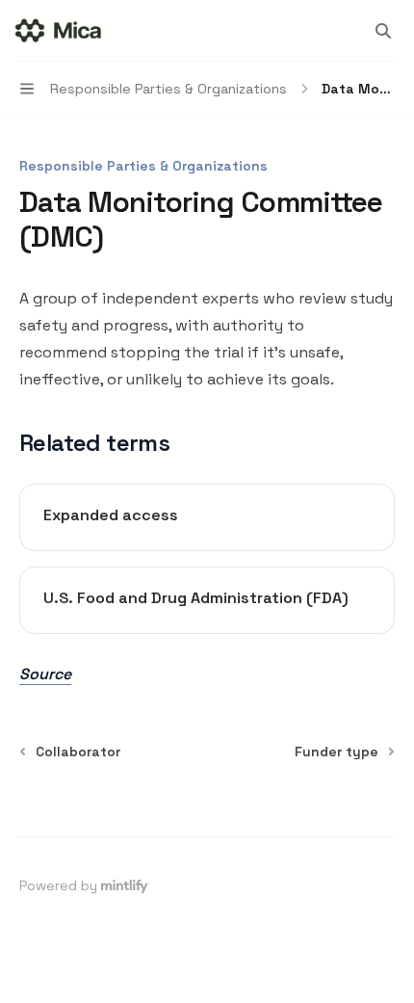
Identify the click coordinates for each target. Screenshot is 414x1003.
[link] (207, 517)
